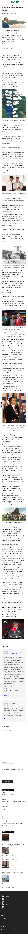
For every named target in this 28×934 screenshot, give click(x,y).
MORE (3, 796)
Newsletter (4, 918)
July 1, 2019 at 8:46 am (14, 654)
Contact (3, 928)
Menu (15, 5)
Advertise (3, 926)
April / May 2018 (6, 15)
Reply (5, 695)
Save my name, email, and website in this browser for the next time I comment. (12, 770)
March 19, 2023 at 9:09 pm (15, 705)
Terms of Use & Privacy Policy (9, 929)
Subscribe (3, 915)
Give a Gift (4, 917)
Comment (4, 734)
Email (3, 756)
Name (4, 749)
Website (4, 762)
